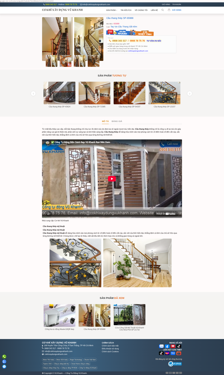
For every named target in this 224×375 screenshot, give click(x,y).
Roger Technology (76, 360)
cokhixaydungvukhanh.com (56, 354)
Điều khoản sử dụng (110, 349)
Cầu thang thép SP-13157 (164, 107)
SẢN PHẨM (111, 10)
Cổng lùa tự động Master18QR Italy (59, 329)
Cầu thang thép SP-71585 (94, 107)
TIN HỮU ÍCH (126, 10)
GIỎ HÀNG (166, 4)
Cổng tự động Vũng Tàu (51, 368)
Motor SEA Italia (62, 360)
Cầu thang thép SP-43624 (59, 107)
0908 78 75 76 (71, 4)
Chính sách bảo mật (110, 346)
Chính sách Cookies (110, 352)
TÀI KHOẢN (176, 4)
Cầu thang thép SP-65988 (119, 18)
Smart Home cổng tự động (80, 364)
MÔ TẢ (105, 121)
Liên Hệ (154, 10)
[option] (72, 39)
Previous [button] (33, 93)
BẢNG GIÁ (117, 121)
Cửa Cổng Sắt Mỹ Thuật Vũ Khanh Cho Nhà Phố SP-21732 (129, 329)
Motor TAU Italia (48, 360)
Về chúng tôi (141, 10)
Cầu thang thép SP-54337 (129, 107)
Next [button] (189, 93)
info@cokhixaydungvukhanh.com (96, 4)
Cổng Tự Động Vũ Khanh (87, 368)
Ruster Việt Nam (90, 360)
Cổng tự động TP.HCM (69, 368)
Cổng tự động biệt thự (61, 364)
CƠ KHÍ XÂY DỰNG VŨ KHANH (62, 10)
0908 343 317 (51, 4)
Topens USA (47, 364)
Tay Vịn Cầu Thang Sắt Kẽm (124, 26)
